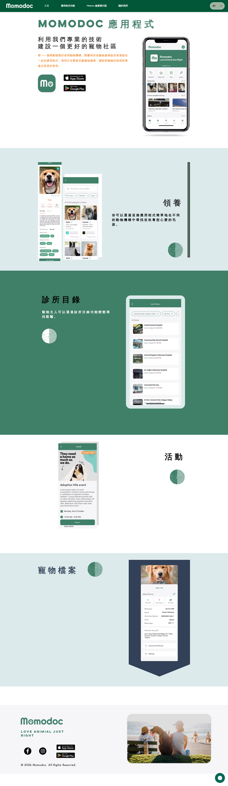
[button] (126, 6)
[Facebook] (27, 751)
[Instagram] (42, 751)
